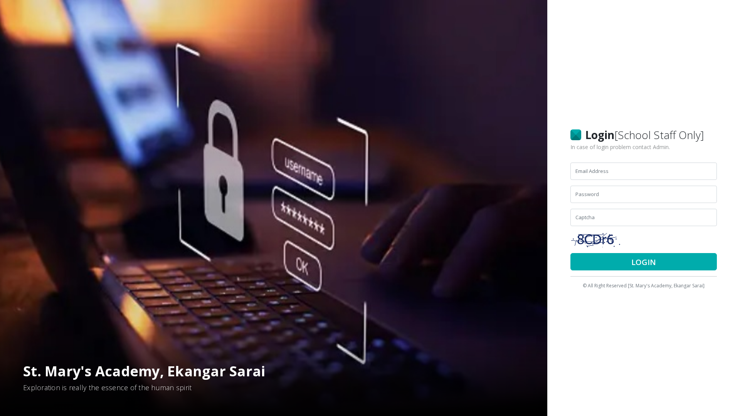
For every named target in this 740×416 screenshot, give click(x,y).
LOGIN (643, 262)
